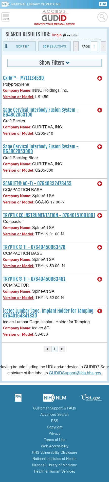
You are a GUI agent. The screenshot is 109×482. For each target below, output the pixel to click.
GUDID (54, 18)
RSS (54, 420)
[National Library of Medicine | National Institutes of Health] (54, 399)
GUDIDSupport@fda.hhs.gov (75, 373)
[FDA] (103, 4)
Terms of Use (54, 439)
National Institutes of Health (54, 458)
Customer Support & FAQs (54, 407)
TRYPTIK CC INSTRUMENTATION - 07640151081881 (49, 215)
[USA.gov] (90, 399)
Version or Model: (18, 96)
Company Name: (17, 90)
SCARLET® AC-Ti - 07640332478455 (37, 183)
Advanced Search (54, 414)
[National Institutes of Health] (6, 4)
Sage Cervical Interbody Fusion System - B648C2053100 (41, 112)
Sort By (22, 46)
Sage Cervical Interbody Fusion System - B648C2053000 (41, 149)
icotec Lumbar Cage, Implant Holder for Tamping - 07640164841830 (50, 313)
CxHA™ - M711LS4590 (23, 78)
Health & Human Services (54, 471)
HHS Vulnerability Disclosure (54, 452)
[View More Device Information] (99, 78)
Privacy (54, 433)
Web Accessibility (54, 445)
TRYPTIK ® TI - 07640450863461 (34, 279)
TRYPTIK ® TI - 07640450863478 (34, 247)
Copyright (54, 426)
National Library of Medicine (36, 4)
